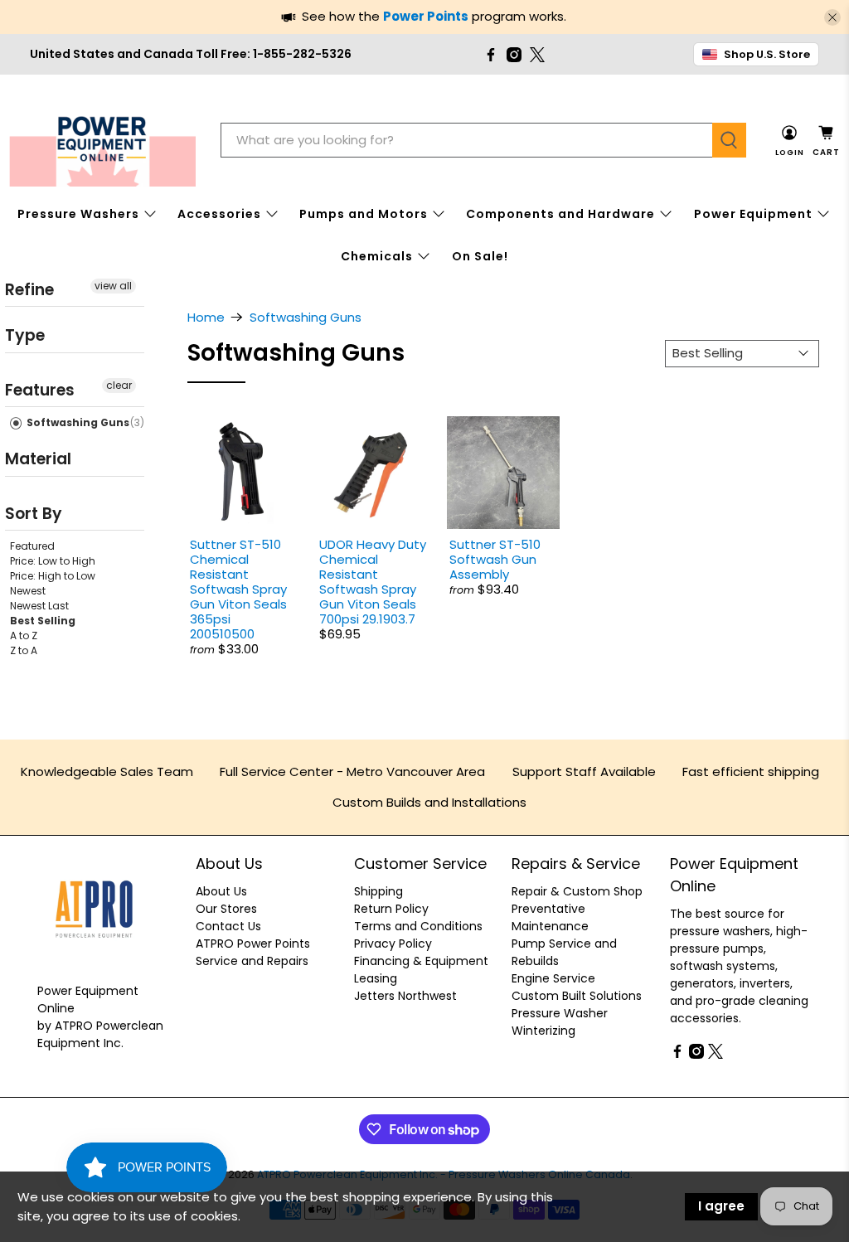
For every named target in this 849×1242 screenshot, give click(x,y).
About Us (221, 891)
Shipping (378, 891)
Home (206, 317)
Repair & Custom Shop (577, 891)
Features (40, 390)
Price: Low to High (52, 561)
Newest (28, 591)
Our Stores (226, 908)
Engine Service (553, 978)
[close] (832, 17)
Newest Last (39, 606)
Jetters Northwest (405, 995)
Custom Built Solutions (577, 995)
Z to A (23, 650)
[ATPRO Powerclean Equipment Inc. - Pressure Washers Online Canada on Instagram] (514, 54)
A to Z (23, 635)
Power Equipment (753, 214)
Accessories (219, 214)
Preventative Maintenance (550, 917)
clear (119, 385)
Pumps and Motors (363, 214)
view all (113, 286)
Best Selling (42, 621)
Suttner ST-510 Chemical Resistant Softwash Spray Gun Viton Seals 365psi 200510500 (238, 589)
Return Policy (391, 908)
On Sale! (480, 256)
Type (25, 335)
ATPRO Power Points (253, 943)
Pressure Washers (78, 214)
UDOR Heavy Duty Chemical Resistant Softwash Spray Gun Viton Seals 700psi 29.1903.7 (372, 582)
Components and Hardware (560, 214)
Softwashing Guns (76, 422)
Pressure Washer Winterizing (560, 1022)
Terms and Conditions (418, 926)
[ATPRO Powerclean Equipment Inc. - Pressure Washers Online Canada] (102, 140)
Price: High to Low (52, 576)
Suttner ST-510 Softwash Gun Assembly (495, 559)
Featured (32, 546)
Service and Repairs (252, 961)
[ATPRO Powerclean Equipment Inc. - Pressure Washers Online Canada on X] (537, 54)
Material (38, 459)
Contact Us (228, 926)
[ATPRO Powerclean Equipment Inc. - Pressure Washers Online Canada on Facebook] (490, 54)
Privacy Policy (393, 943)
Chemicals (377, 256)
